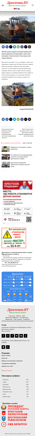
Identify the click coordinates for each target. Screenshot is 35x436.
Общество (4, 35)
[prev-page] (3, 171)
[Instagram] (8, 336)
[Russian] (19, 8)
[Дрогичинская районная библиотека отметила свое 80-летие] (6, 164)
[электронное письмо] (25, 46)
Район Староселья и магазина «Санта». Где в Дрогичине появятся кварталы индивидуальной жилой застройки (25, 132)
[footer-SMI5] (17, 424)
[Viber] (22, 46)
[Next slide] (30, 296)
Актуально (4, 166)
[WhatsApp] (18, 46)
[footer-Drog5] (17, 418)
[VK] (3, 46)
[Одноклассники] (25, 336)
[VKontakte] (16, 336)
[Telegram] (14, 46)
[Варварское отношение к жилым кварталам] (6, 149)
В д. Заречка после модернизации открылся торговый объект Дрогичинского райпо (21, 156)
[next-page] (5, 171)
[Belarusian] (15, 8)
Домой (2, 12)
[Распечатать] (29, 46)
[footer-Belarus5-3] (17, 407)
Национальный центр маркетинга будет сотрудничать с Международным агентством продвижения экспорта (9, 133)
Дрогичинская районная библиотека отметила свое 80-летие (20, 164)
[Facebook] (7, 46)
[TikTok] (12, 336)
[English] (17, 8)
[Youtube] (21, 336)
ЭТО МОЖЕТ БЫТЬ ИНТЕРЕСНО (12, 143)
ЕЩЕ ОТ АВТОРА (27, 143)
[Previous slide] (4, 296)
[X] (10, 46)
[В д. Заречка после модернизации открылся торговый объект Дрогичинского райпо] (6, 157)
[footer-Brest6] (17, 413)
